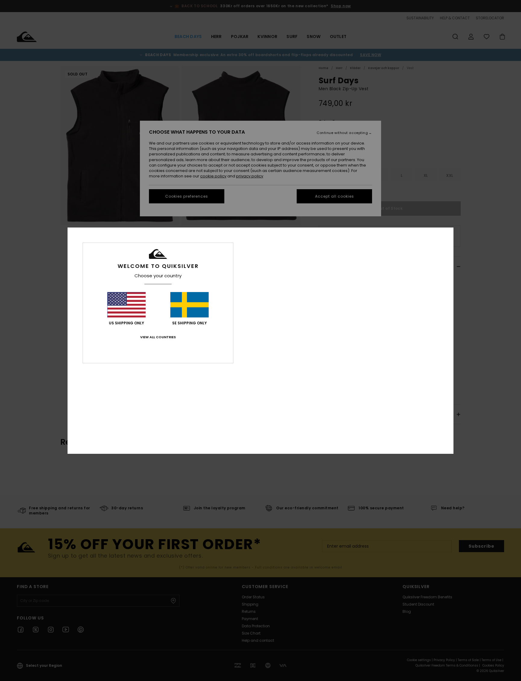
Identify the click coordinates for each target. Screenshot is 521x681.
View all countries (158, 337)
